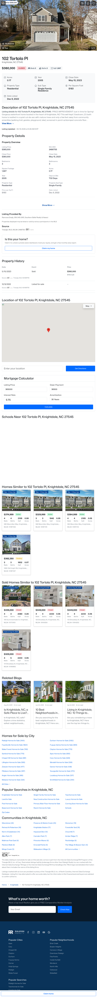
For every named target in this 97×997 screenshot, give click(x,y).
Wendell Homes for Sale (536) (61, 762)
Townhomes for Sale (73, 795)
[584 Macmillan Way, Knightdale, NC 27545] (79, 500)
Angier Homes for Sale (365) (12, 775)
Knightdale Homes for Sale (12, 795)
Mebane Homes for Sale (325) (13, 780)
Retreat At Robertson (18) (11, 827)
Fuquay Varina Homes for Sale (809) (63, 745)
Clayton (11, 953)
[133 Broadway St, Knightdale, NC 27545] (79, 596)
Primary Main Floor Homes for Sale (47, 804)
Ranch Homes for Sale (42, 808)
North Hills (54, 966)
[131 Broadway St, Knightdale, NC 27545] (16, 640)
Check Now (64, 909)
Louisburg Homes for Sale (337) (62, 775)
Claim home (49, 994)
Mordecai (53, 963)
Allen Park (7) (7, 836)
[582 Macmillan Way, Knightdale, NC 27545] (48, 500)
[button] (28, 932)
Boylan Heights (55, 947)
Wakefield (53, 973)
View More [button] (6, 123)
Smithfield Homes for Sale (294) (62, 780)
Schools (68, 808)
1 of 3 (93, 48)
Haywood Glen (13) (41, 832)
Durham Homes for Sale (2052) (62, 741)
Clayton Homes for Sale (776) (61, 749)
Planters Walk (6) (8, 845)
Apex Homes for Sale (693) (60, 754)
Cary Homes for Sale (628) (60, 758)
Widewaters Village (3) (42, 849)
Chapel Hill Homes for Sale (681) (14, 758)
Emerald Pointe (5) (41, 845)
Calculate (48, 407)
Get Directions (80, 368)
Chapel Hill (12, 950)
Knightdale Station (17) (42, 827)
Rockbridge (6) (71, 840)
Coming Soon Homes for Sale (76, 804)
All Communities (71, 849)
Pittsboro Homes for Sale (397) (13, 771)
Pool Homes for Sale (9, 804)
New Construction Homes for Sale (46, 799)
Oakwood (53, 970)
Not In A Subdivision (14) (11, 832)
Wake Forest (13, 973)
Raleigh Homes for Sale (17, 983)
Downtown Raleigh (57, 953)
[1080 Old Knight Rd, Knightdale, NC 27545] (16, 544)
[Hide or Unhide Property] (82, 3)
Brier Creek (54, 943)
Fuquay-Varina (14, 960)
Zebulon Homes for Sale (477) (13, 767)
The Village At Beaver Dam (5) (76, 845)
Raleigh (11, 970)
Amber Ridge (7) (71, 836)
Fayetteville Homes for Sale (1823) (15, 745)
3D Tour (5, 48)
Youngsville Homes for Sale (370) (62, 771)
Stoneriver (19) (70, 823)
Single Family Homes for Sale (45, 795)
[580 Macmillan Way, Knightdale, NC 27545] (16, 500)
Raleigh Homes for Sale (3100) (13, 741)
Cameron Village (56, 950)
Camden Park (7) (40, 836)
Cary (10, 947)
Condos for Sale (14, 990)
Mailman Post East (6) (10, 840)
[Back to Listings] (3, 3)
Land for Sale (7, 799)
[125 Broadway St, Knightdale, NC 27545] (48, 596)
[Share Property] (88, 3)
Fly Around (9, 44)
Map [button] (87, 306)
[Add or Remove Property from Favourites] (93, 3)
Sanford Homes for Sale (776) (13, 754)
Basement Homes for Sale (12, 808)
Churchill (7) (70, 832)
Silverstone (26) (8, 823)
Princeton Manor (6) (41, 840)
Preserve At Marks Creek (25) (45, 823)
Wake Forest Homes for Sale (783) (15, 749)
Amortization (56, 395)
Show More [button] (47, 205)
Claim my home (48, 248)
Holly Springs (13, 966)
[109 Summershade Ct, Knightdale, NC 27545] (16, 596)
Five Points (54, 957)
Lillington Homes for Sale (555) (13, 762)
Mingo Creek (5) (8, 849)
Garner (11, 963)
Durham (12, 957)
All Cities (5, 784)
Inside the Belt (55, 960)
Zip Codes (6, 812)
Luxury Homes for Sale (73, 799)
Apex (10, 943)
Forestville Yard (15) (72, 827)
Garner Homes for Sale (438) (61, 767)
